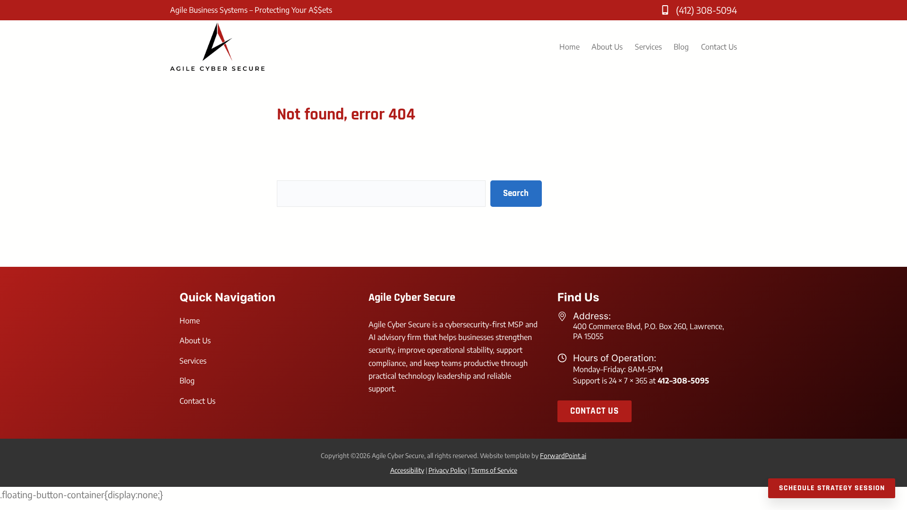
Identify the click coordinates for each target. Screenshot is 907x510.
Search (516, 193)
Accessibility (407, 470)
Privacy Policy (447, 470)
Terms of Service (494, 470)
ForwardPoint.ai (563, 455)
